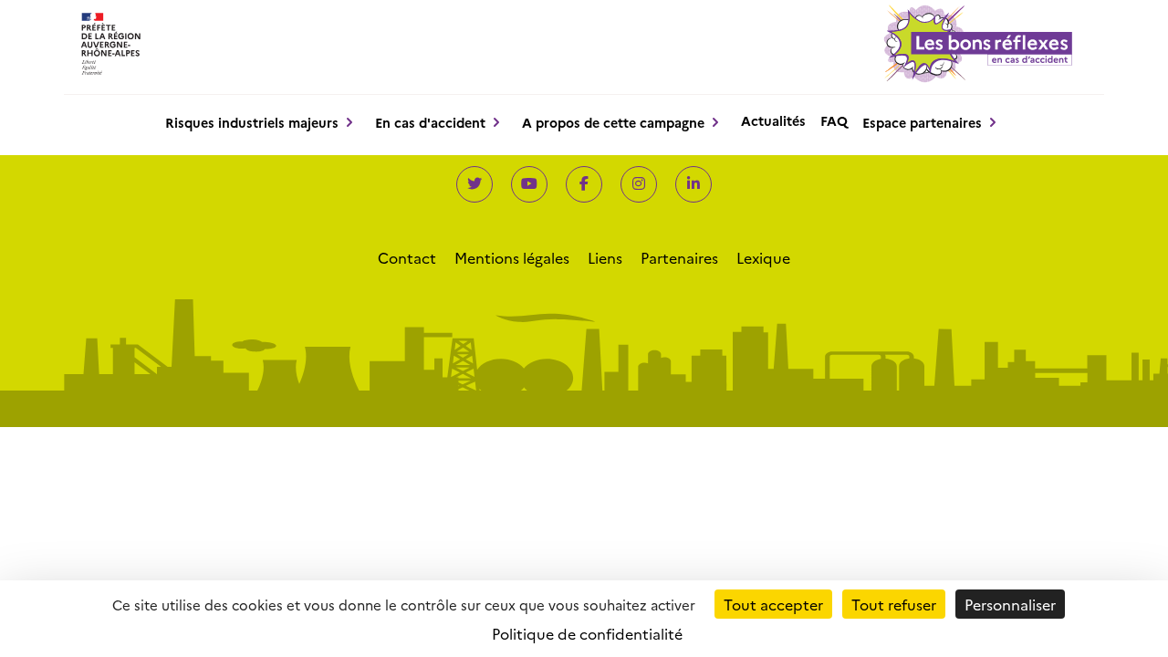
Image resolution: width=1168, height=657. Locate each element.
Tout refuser (893, 604)
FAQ (834, 120)
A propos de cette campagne (613, 122)
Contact (407, 257)
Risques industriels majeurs (252, 122)
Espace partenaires (922, 122)
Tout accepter (773, 604)
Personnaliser (1010, 604)
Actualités (773, 120)
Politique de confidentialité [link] (587, 633)
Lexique (763, 257)
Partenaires (679, 257)
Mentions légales (511, 257)
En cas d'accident (430, 122)
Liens (605, 257)
